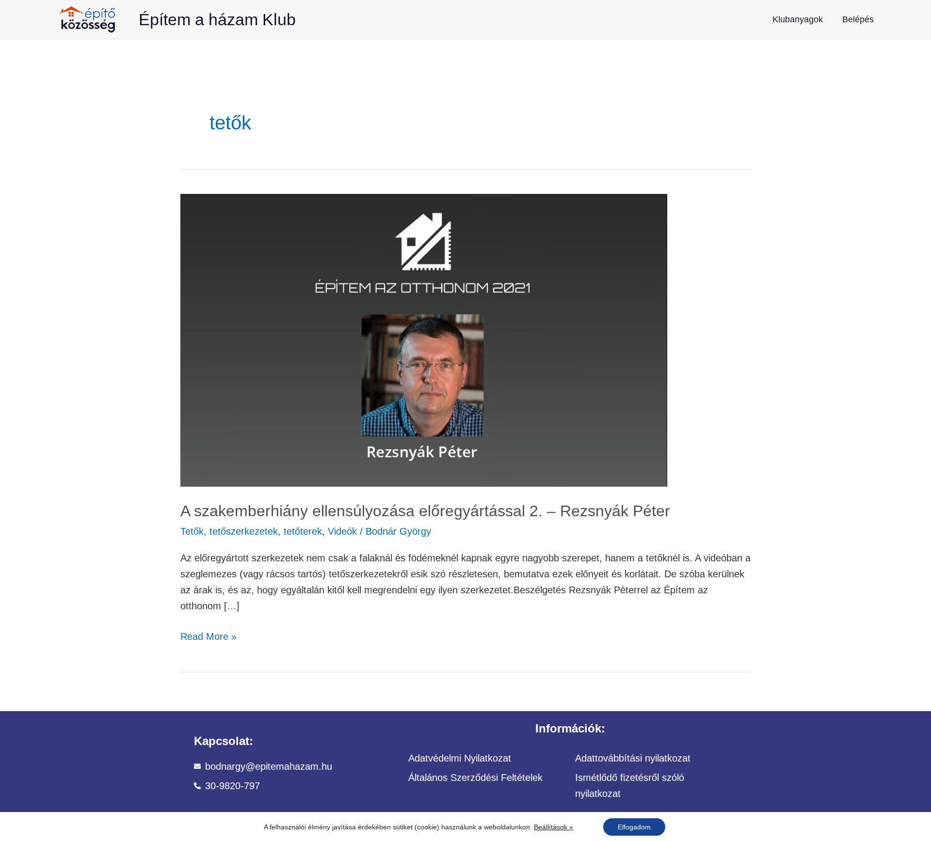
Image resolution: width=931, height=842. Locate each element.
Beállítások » (553, 827)
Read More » (208, 635)
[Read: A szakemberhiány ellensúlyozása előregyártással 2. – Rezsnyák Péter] (423, 339)
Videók (342, 531)
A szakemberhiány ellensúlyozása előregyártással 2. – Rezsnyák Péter (425, 511)
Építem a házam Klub (217, 19)
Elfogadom (634, 827)
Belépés (858, 19)
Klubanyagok (797, 19)
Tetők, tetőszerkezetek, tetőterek (251, 531)
